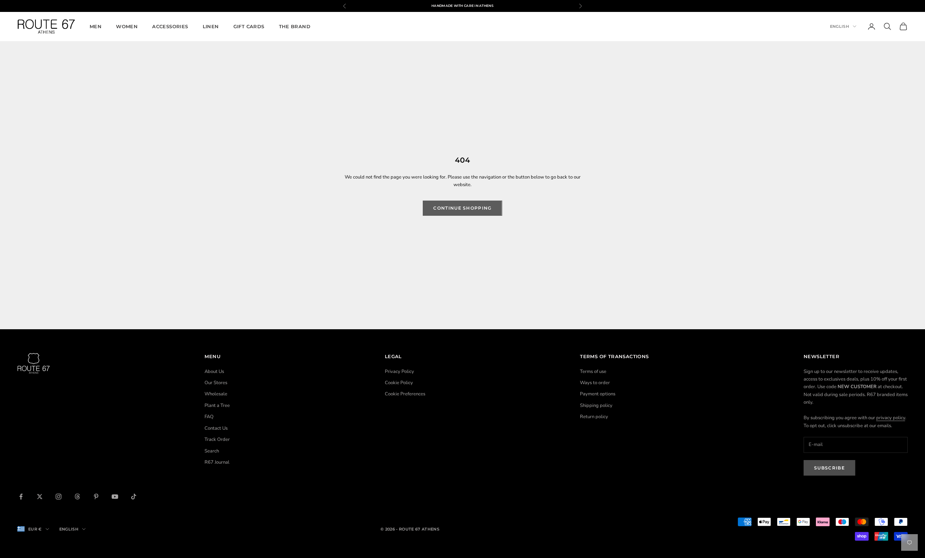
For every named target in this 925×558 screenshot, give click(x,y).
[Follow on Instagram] (58, 496)
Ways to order (595, 382)
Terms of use (593, 371)
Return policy (594, 416)
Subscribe (829, 468)
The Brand (295, 26)
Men (96, 26)
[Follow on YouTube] (115, 496)
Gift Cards (248, 26)
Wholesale (216, 394)
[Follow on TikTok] (133, 496)
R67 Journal (217, 462)
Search (212, 451)
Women (127, 26)
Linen (211, 26)
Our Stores (216, 382)
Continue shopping (462, 208)
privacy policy (890, 418)
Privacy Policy (399, 371)
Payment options (597, 394)
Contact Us (216, 428)
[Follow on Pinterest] (96, 496)
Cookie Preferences (405, 394)
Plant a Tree (217, 405)
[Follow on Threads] (77, 496)
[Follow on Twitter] (39, 496)
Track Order (217, 439)
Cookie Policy (399, 382)
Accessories (170, 26)
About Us (214, 371)
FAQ (209, 416)
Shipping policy (596, 405)
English (839, 26)
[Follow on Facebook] (21, 496)
